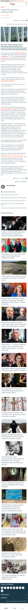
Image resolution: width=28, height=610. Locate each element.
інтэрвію (7, 112)
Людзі (2, 7)
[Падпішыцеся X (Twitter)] (8, 588)
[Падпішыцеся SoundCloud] (17, 588)
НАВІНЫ (6, 608)
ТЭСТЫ (14, 608)
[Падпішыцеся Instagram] (20, 588)
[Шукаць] (22, 608)
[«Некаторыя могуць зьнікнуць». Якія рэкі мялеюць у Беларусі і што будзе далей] (14, 268)
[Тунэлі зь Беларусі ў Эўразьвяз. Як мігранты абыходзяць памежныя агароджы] (14, 474)
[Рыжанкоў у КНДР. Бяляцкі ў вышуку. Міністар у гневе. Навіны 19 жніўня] (14, 360)
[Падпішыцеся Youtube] (11, 588)
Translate (21, 1)
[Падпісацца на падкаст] (14, 588)
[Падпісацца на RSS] (2, 591)
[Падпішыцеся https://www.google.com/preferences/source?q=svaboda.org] (2, 588)
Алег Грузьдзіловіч (5, 15)
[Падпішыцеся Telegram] (23, 588)
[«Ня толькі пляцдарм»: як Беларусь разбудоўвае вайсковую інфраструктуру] (14, 566)
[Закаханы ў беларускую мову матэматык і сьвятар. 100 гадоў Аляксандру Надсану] (14, 544)
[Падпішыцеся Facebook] (5, 588)
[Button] (16, 20)
